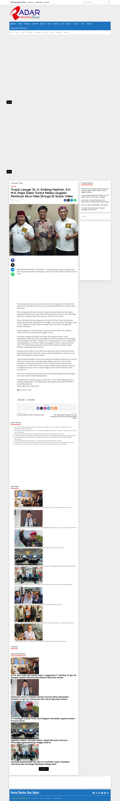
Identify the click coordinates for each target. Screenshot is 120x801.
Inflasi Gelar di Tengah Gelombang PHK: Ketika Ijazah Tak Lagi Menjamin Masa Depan (95, 201)
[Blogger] (52, 408)
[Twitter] (41, 408)
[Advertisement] (17, 68)
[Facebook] (37, 408)
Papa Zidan (21, 400)
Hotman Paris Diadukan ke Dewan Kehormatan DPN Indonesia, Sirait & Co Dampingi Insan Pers (44, 442)
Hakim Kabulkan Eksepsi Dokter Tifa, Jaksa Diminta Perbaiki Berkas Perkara (38, 441)
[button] (109, 2)
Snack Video (30, 400)
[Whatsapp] (75, 200)
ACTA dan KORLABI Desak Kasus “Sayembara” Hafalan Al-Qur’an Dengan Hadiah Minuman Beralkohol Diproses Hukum (43, 428)
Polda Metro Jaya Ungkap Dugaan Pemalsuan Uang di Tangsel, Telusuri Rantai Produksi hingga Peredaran (95, 190)
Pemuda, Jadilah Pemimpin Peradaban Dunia (30, 414)
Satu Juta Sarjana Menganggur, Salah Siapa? (94, 205)
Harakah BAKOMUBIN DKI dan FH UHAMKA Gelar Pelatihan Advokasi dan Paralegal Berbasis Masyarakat (43, 438)
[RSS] (55, 408)
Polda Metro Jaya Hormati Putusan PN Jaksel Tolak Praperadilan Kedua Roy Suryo (40, 444)
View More (43, 769)
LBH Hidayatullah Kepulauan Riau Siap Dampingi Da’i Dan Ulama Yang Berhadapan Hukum (63, 415)
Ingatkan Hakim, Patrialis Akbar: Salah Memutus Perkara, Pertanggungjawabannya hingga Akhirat (45, 435)
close (9, 102)
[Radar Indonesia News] (24, 13)
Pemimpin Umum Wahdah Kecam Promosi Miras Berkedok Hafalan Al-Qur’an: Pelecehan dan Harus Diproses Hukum (46, 431)
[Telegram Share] (71, 200)
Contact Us (34, 798)
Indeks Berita (58, 798)
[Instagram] (45, 408)
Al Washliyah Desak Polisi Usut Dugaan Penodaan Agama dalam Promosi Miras (39, 434)
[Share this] (65, 200)
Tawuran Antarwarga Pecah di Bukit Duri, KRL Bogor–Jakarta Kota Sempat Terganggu (95, 196)
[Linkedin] (48, 408)
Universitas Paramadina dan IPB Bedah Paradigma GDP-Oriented (93, 209)
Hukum (13, 186)
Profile (42, 798)
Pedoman (49, 798)
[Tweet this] (68, 200)
